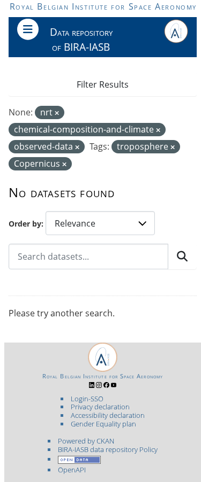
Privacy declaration (100, 406)
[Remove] (57, 113)
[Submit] (182, 256)
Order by (25, 224)
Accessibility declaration (108, 415)
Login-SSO (87, 398)
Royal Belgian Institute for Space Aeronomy (103, 6)
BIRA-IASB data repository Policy (108, 449)
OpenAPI (72, 470)
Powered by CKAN (86, 441)
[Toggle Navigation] (28, 29)
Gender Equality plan (103, 424)
